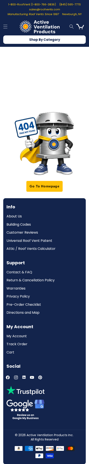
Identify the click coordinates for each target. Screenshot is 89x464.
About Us (14, 216)
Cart (10, 352)
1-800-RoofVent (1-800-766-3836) (32, 4)
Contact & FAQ (19, 272)
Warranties (15, 288)
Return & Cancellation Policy (30, 280)
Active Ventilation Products (47, 435)
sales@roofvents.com (44, 9)
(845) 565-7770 (70, 4)
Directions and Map (23, 312)
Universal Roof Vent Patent (29, 241)
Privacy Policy (18, 296)
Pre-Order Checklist (23, 304)
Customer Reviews (22, 232)
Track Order (16, 344)
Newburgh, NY (72, 14)
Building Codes (18, 224)
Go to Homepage (44, 186)
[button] (5, 26)
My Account (16, 336)
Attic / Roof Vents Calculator (31, 249)
